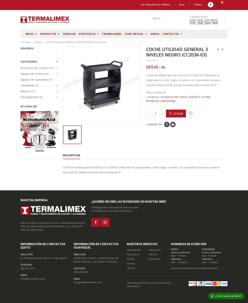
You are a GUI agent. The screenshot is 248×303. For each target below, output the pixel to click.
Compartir (153, 124)
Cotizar (178, 113)
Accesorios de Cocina (174, 97)
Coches (205, 97)
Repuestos (155, 249)
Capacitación (134, 249)
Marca (24, 91)
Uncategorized (29, 97)
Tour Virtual (134, 34)
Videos (154, 34)
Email (173, 124)
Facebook (167, 124)
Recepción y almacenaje (160, 101)
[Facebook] (210, 4)
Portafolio (87, 34)
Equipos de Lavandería (34, 79)
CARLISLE (194, 97)
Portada (25, 42)
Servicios (69, 34)
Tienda (198, 4)
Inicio (30, 34)
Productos (48, 34)
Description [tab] (71, 155)
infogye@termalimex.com (88, 282)
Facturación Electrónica (155, 4)
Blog (182, 4)
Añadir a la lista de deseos (191, 113)
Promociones (111, 34)
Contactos (170, 34)
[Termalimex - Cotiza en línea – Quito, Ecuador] (45, 20)
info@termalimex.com (33, 278)
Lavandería (27, 85)
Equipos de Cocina (32, 73)
